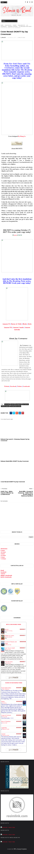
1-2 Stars (3, 559)
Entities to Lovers (9, 635)
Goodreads (26, 386)
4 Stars (3, 554)
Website (6, 386)
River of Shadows (6, 721)
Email (2, 570)
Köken (3, 701)
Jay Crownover (25, 404)
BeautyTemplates (22, 849)
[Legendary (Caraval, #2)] (24, 731)
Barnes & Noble (16, 324)
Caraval (3, 734)
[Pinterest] (32, 2)
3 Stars (3, 557)
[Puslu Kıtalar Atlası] (24, 691)
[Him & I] (2, 633)
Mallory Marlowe (9, 637)
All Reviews (4, 548)
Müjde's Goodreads (6, 575)
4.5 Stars (3, 552)
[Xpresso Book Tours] (17, 788)
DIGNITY (15, 25)
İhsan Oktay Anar (5, 689)
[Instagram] (29, 2)
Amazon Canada (18, 327)
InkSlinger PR (21, 25)
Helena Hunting (9, 630)
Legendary (4, 727)
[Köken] (24, 705)
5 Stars (3, 550)
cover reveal (8, 25)
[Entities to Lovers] (2, 639)
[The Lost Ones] (2, 665)
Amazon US (6, 324)
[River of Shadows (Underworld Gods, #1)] (24, 725)
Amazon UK (8, 327)
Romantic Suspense (12, 26)
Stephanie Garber (5, 729)
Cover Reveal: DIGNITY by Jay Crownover (13, 481)
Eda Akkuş (4, 703)
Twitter (19, 386)
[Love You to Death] (2, 651)
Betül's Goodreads (6, 577)
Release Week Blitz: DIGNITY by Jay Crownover (15, 461)
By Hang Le (22, 136)
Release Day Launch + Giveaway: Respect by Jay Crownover (15, 439)
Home (2, 25)
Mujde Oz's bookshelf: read (13, 682)
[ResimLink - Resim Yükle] (17, 820)
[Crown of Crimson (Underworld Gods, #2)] (24, 719)
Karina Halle (4, 716)
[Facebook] (25, 2)
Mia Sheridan (8, 663)
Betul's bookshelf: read (13, 624)
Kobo (30, 324)
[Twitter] (27, 2)
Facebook (13, 386)
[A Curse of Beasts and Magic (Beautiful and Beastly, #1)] (2, 645)
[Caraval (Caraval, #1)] (24, 737)
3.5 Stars (3, 555)
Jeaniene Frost (8, 644)
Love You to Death (10, 648)
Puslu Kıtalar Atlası (6, 688)
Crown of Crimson (6, 715)
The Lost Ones (9, 661)
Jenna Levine (8, 649)
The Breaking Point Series (25, 26)
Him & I (7, 629)
